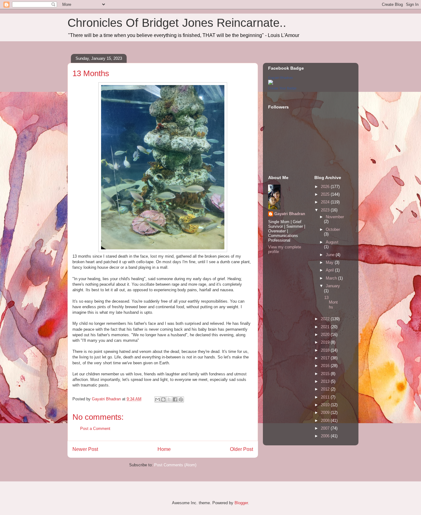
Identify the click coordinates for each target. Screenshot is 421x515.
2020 (326, 334)
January (333, 286)
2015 (326, 373)
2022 (326, 319)
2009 (326, 412)
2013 (326, 381)
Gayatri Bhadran (280, 78)
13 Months (331, 302)
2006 (326, 436)
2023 (326, 210)
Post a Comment (95, 428)
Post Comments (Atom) (175, 465)
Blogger (241, 503)
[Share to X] (169, 399)
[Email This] (157, 399)
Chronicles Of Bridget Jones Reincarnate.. (176, 22)
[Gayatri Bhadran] (270, 83)
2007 (326, 428)
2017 (326, 358)
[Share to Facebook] (175, 399)
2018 (326, 350)
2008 (326, 420)
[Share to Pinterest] (181, 399)
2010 (326, 405)
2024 (326, 202)
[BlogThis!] (163, 399)
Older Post (241, 449)
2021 (326, 327)
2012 (326, 389)
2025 (326, 194)
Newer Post (85, 449)
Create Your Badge (282, 88)
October (333, 229)
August (332, 242)
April (330, 270)
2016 (326, 365)
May (330, 262)
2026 (326, 186)
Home (164, 449)
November (335, 217)
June (331, 254)
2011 (326, 397)
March (332, 278)
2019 (326, 342)
